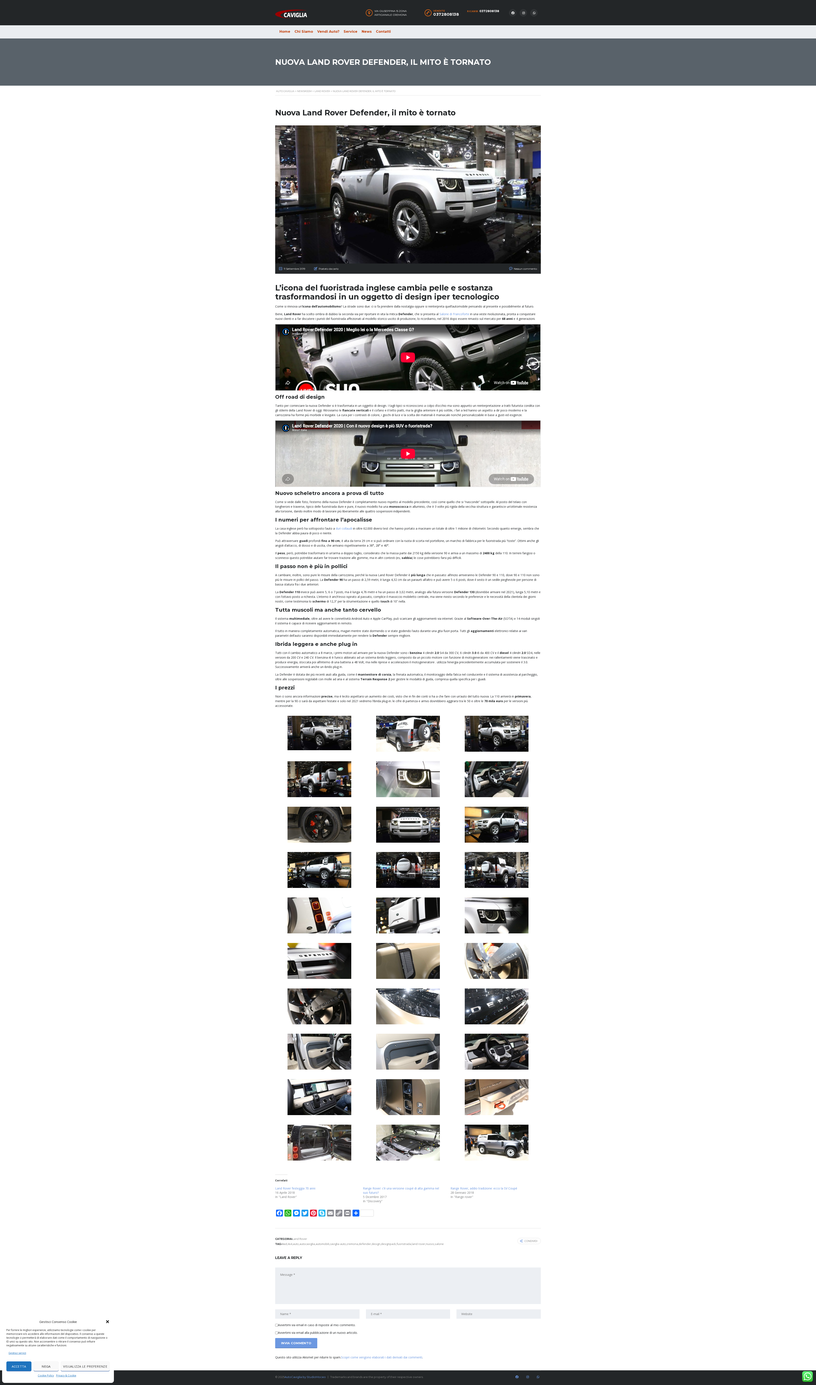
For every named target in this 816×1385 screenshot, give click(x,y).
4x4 (290, 1244)
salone (439, 1244)
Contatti (383, 32)
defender (365, 1244)
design (376, 1244)
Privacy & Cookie (66, 1375)
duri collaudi (344, 528)
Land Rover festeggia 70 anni (295, 1188)
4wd (284, 1244)
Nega (46, 1366)
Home (284, 32)
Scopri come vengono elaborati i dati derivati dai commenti (381, 1357)
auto (296, 1244)
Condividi (530, 1241)
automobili (322, 1244)
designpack (388, 1244)
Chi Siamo (304, 32)
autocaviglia (307, 1244)
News (367, 32)
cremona (352, 1244)
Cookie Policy (46, 1375)
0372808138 (489, 11)
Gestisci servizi (17, 1353)
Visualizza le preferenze (85, 1366)
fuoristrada (404, 1244)
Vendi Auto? (328, 32)
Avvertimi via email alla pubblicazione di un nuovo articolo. (318, 1333)
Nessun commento (525, 268)
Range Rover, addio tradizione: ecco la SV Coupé (483, 1188)
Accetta (19, 1366)
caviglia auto (338, 1244)
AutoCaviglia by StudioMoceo (305, 1377)
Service (350, 32)
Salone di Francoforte (454, 314)
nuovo (430, 1244)
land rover (418, 1244)
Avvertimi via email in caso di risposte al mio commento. (317, 1325)
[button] (107, 1322)
